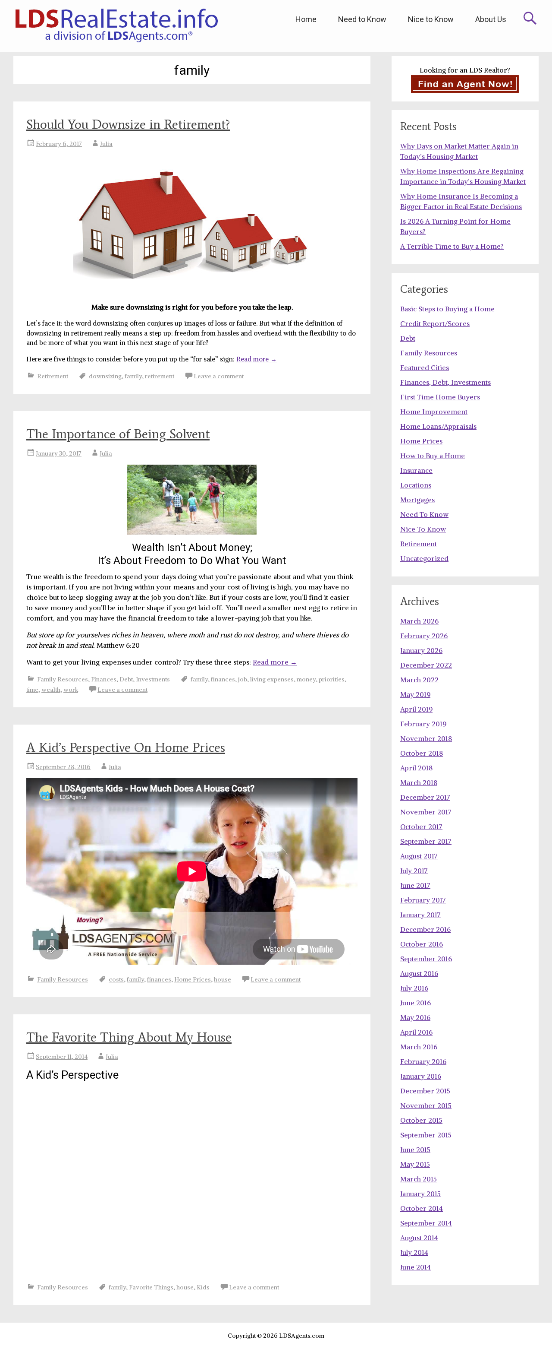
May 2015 (415, 1164)
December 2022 (426, 665)
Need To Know (424, 514)
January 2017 (420, 914)
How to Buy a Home (432, 455)
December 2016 (425, 929)
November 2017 (426, 812)
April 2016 (416, 1032)
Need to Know (362, 19)
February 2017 (423, 900)
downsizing (105, 376)
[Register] (465, 84)
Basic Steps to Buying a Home (447, 308)
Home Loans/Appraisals (438, 426)
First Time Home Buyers (440, 397)
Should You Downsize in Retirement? (128, 124)
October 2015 (421, 1120)
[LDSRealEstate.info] (116, 26)
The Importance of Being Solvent (118, 434)
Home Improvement (433, 411)
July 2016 (414, 988)
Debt (407, 338)
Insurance (416, 470)
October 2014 (421, 1208)
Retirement (52, 376)
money (306, 679)
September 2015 (426, 1134)
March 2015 (418, 1179)
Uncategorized (424, 558)
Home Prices (192, 979)
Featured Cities (424, 367)
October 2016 (421, 944)
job (242, 679)
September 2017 (426, 841)
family (133, 376)
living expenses (272, 679)
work (70, 690)
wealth (50, 690)
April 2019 (416, 709)
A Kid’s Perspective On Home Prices (125, 747)
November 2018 (426, 738)
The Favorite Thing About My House (129, 1037)
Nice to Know (431, 19)
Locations (415, 485)
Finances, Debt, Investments (130, 679)
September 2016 (426, 958)
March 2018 (418, 782)
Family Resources (62, 679)
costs (116, 979)
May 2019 (415, 694)
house (222, 979)
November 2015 (426, 1105)
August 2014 (419, 1237)
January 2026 (421, 650)
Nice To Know (423, 529)
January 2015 (420, 1193)
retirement (159, 376)
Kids (203, 1287)
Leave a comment (219, 376)
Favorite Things (151, 1287)
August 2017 (419, 856)
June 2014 (415, 1267)
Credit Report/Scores (435, 323)
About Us (490, 19)
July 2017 (414, 870)
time (32, 690)
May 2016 (415, 1017)
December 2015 (425, 1090)
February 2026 (424, 635)
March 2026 (419, 621)
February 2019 (423, 723)
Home (306, 19)
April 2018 (416, 767)
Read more (256, 359)
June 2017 (415, 885)
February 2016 (423, 1061)
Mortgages (417, 499)
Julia (106, 144)
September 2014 (426, 1223)
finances (223, 679)
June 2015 (415, 1149)
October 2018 (421, 753)
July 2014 (414, 1252)
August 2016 (419, 973)
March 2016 (418, 1046)
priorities (332, 679)
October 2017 (421, 826)
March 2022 (419, 679)
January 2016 (420, 1076)
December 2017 (425, 797)
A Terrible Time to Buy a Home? (452, 246)
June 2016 (415, 1002)
